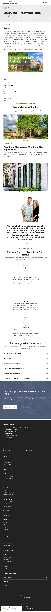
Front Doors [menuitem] (6, 568)
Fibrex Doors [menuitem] (6, 534)
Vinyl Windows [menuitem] (7, 462)
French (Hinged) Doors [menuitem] (8, 564)
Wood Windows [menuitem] (7, 464)
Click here (23, 49)
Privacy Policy (21, 606)
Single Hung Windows (8, 490)
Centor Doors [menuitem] (6, 548)
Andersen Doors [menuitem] (7, 543)
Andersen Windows (8, 478)
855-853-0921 (9, 437)
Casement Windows (8, 494)
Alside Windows (7, 483)
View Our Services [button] (24, 407)
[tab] (14, 247)
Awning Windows (7, 501)
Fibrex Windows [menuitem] (7, 469)
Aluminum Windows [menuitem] (8, 466)
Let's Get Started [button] (10, 407)
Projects (7, 7)
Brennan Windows (8, 476)
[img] (25, 128)
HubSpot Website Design (23, 608)
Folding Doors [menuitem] (6, 559)
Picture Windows (7, 497)
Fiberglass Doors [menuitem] (7, 524)
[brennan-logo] (15, 2)
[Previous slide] (2, 128)
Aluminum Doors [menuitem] (7, 531)
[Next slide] (48, 128)
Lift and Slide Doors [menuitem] (8, 557)
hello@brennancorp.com (11, 439)
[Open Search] (40, 2)
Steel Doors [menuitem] (6, 536)
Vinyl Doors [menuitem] (6, 529)
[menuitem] (9, 573)
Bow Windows (7, 503)
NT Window (6, 480)
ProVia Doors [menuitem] (6, 545)
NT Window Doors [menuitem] (8, 550)
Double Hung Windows (9, 492)
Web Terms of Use (29, 606)
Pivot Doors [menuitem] (6, 566)
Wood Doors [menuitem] (6, 527)
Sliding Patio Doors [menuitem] (8, 561)
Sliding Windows (7, 499)
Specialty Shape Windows (10, 506)
